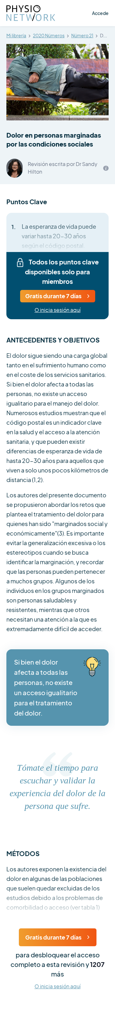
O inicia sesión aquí (57, 310)
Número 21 (82, 35)
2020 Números (49, 35)
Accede (100, 13)
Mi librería (16, 35)
